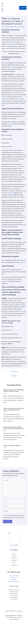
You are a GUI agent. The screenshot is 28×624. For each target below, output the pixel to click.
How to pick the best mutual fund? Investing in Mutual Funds (13, 427)
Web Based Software (14, 593)
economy (17, 99)
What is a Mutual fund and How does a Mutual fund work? (13, 409)
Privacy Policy (14, 577)
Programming (14, 560)
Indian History (14, 557)
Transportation (14, 565)
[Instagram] (12, 545)
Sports (14, 563)
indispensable (5, 99)
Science (14, 562)
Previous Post (14, 371)
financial (12, 67)
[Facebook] (17, 545)
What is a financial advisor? (12, 446)
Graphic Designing (14, 597)
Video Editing (14, 599)
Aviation (14, 553)
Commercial (10, 124)
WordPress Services (14, 591)
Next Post (14, 376)
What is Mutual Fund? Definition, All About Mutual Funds (13, 390)
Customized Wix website (14, 589)
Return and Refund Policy (14, 581)
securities (23, 262)
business (10, 44)
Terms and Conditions (14, 575)
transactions (10, 193)
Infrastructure (14, 558)
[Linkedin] (15, 545)
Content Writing (14, 595)
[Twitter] (10, 545)
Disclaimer (14, 579)
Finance (4, 26)
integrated (23, 311)
